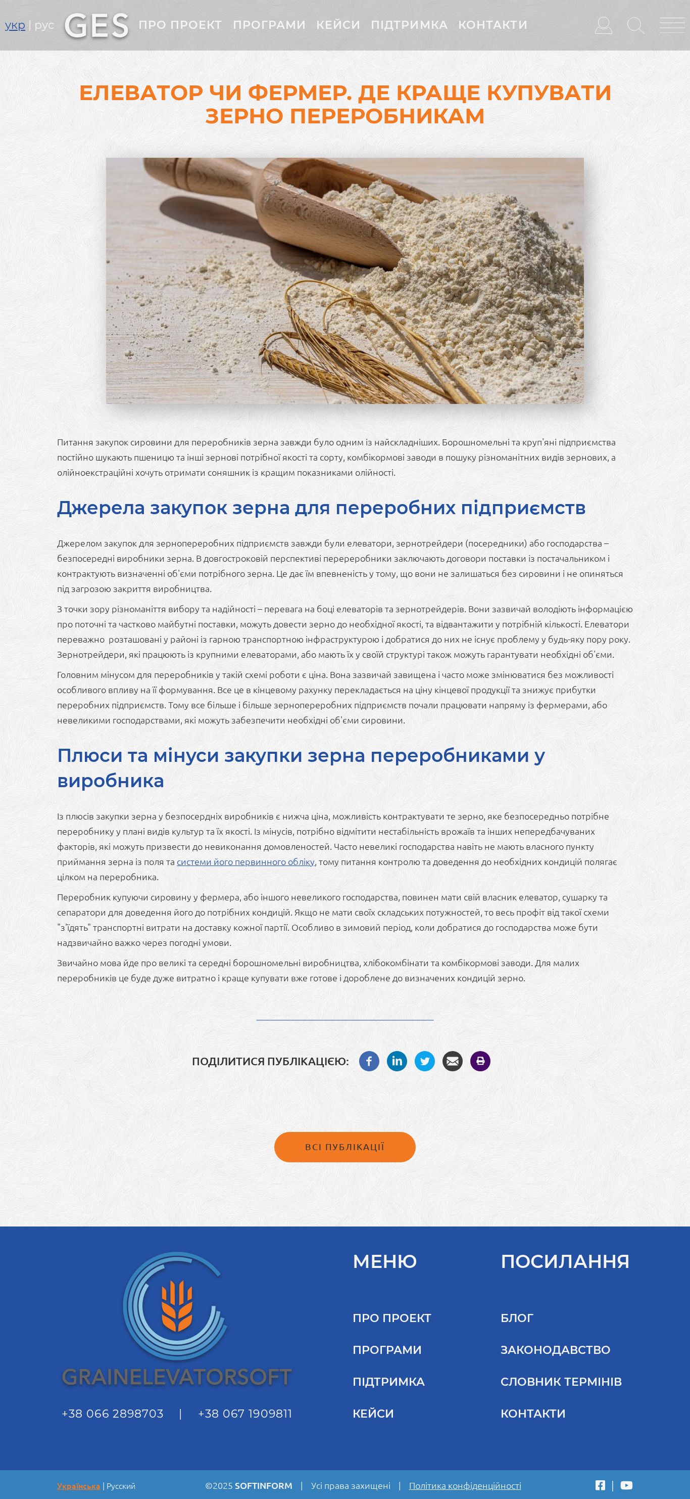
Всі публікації (344, 1147)
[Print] (480, 1060)
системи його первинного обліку (246, 861)
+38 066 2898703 (113, 1414)
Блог (517, 1318)
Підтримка (409, 25)
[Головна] (96, 24)
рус (44, 25)
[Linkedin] (397, 1060)
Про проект (180, 25)
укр (15, 25)
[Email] (452, 1060)
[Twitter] (425, 1060)
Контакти (493, 25)
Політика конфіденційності (465, 1485)
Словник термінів (561, 1382)
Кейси (338, 25)
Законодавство (556, 1350)
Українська (79, 1485)
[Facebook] (369, 1060)
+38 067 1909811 (245, 1414)
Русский (121, 1485)
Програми (270, 25)
